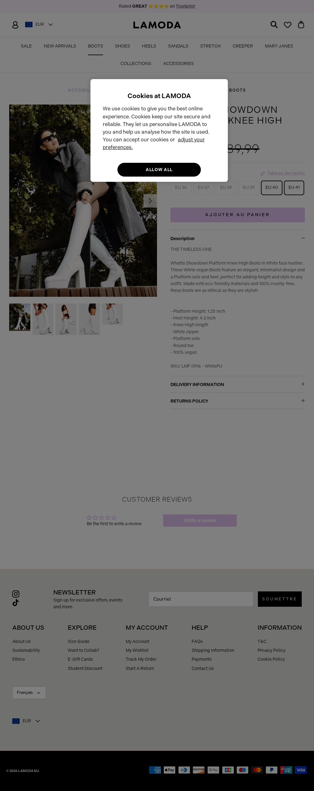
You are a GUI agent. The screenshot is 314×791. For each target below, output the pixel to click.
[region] (159, 130)
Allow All (159, 169)
